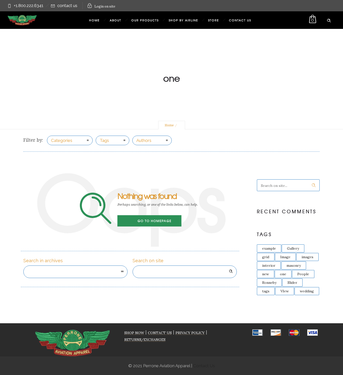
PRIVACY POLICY (190, 333)
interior (268, 265)
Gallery (293, 248)
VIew (284, 291)
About (115, 20)
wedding (307, 291)
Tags (104, 140)
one (283, 274)
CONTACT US (160, 333)
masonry (294, 265)
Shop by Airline (183, 20)
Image (285, 257)
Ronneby (269, 282)
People (303, 274)
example (269, 248)
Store (213, 20)
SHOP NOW (134, 333)
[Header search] (329, 19)
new (265, 274)
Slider (292, 282)
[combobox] (75, 271)
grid (265, 257)
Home (94, 20)
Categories (61, 140)
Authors (143, 140)
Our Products (145, 20)
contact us (67, 5)
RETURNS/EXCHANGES (144, 339)
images (307, 257)
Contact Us (240, 20)
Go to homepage (155, 221)
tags (265, 291)
